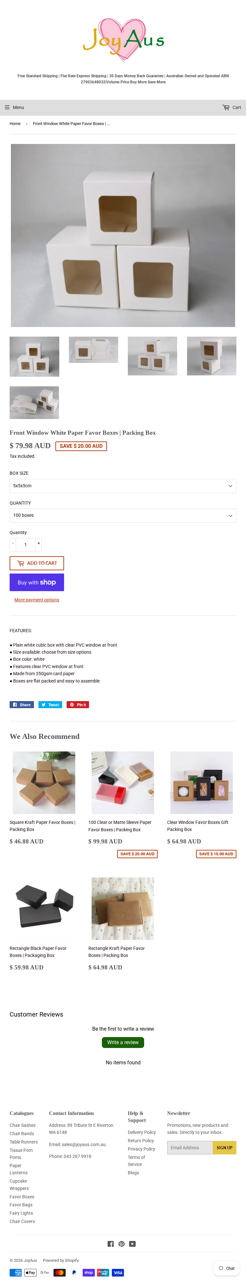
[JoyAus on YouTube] (132, 1244)
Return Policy (141, 1140)
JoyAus (30, 1260)
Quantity (18, 532)
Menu (18, 107)
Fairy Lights (21, 1213)
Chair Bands (22, 1133)
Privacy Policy (141, 1149)
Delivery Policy (142, 1132)
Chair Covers (22, 1221)
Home (15, 123)
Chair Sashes (23, 1125)
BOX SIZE (19, 473)
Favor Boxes (22, 1196)
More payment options (36, 599)
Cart (236, 107)
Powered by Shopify (61, 1260)
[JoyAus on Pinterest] (121, 1244)
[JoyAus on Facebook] (110, 1244)
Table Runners (24, 1141)
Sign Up (224, 1147)
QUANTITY (20, 503)
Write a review (123, 1042)
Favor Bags (21, 1204)
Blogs (133, 1172)
